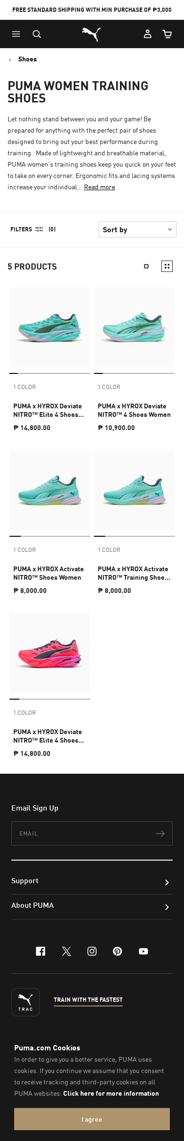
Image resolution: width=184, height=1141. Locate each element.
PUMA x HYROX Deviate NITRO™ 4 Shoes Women (134, 410)
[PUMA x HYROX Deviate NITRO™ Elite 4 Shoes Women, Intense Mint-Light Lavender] (49, 327)
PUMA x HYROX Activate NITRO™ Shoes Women (48, 573)
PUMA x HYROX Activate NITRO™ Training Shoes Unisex (133, 573)
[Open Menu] (18, 34)
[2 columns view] (167, 266)
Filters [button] (21, 229)
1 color (24, 386)
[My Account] (148, 34)
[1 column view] (146, 266)
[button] (18, 34)
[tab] (13, 373)
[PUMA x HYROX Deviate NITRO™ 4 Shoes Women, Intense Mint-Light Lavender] (134, 327)
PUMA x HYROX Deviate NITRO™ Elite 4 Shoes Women (47, 410)
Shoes (27, 59)
